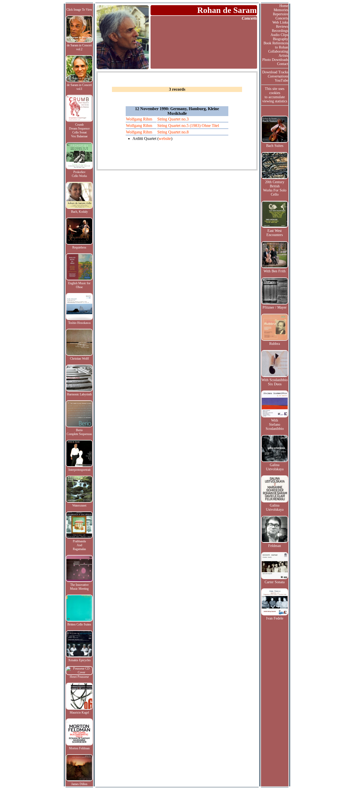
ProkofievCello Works (79, 174)
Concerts (281, 18)
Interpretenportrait (79, 470)
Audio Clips (279, 35)
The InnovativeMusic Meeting (79, 586)
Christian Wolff (79, 358)
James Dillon (79, 784)
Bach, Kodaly (79, 211)
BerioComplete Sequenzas (79, 432)
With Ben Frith (275, 271)
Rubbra (274, 344)
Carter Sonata (275, 582)
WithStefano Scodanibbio (275, 424)
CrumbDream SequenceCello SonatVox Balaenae (79, 130)
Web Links (280, 22)
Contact (282, 64)
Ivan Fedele (274, 618)
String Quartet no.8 (173, 132)
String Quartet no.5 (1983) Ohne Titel (188, 125)
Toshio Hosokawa (79, 323)
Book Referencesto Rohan (276, 45)
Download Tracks (275, 72)
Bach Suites (274, 146)
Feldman (274, 546)
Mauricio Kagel (79, 712)
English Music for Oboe (79, 285)
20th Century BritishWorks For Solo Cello (274, 188)
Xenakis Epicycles (79, 660)
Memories (281, 10)
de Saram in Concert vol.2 (79, 47)
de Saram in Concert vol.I (79, 87)
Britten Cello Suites (79, 624)
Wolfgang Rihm (139, 119)
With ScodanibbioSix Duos (274, 382)
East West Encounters (274, 233)
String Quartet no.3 (173, 119)
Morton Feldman (79, 748)
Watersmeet (79, 505)
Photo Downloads (275, 60)
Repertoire (280, 14)
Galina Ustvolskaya (275, 467)
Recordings (280, 31)
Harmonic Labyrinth (79, 394)
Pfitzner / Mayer (275, 307)
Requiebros (79, 247)
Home (283, 6)
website (165, 138)
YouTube (281, 80)
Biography (280, 39)
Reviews (282, 27)
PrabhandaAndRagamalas (79, 545)
